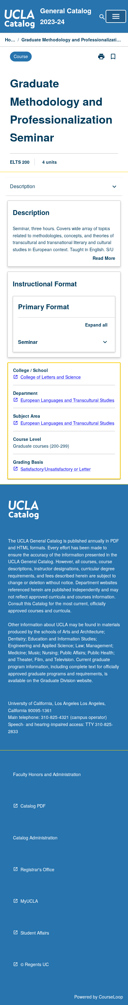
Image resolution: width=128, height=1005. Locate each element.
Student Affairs (35, 933)
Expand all (96, 325)
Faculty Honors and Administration (47, 774)
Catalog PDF (33, 806)
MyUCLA (29, 901)
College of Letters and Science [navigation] (51, 377)
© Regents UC (35, 964)
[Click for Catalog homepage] (19, 19)
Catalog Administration (35, 837)
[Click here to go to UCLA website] (23, 510)
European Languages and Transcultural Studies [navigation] (67, 400)
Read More (104, 258)
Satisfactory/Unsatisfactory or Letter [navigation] (56, 469)
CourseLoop (111, 997)
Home (10, 39)
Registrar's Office (37, 869)
